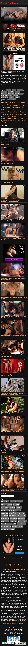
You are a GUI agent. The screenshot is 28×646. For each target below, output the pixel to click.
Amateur (12, 102)
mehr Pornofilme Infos (6, 84)
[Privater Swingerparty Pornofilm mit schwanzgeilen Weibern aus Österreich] (14, 327)
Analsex (18, 103)
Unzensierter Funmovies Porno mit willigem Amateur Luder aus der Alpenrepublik (12, 220)
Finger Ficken (11, 92)
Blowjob (10, 105)
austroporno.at (13, 623)
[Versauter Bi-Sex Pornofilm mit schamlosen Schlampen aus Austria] (14, 153)
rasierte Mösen (4, 97)
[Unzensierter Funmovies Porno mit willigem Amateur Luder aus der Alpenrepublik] (14, 211)
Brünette (16, 105)
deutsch (4, 107)
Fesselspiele (11, 112)
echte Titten (20, 90)
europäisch (3, 92)
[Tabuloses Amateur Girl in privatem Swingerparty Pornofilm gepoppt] (14, 230)
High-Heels (3, 93)
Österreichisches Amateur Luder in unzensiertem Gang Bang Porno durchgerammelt (13, 393)
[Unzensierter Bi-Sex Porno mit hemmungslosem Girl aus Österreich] (14, 269)
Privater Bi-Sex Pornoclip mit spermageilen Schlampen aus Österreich (11, 413)
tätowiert (17, 97)
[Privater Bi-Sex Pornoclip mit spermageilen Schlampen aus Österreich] (14, 404)
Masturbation (11, 93)
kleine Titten (5, 521)
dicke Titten (21, 107)
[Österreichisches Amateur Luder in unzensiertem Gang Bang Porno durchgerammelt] (14, 384)
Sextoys (7, 123)
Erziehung (19, 110)
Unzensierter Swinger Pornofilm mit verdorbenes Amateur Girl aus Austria (13, 374)
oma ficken (20, 623)
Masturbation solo (19, 93)
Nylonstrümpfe (8, 95)
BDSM (23, 103)
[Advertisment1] (14, 42)
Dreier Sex (4, 110)
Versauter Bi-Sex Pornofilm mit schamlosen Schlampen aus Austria (11, 162)
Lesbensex (8, 116)
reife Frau (12, 97)
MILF (2, 95)
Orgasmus (15, 95)
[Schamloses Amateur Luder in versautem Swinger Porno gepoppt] (14, 134)
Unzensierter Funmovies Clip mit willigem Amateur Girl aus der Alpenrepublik (13, 489)
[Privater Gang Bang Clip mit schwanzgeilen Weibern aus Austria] (14, 423)
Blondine (9, 90)
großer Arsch (20, 112)
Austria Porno (12, 99)
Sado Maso (4, 529)
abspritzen (5, 102)
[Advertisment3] (14, 253)
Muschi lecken (19, 118)
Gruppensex (5, 114)
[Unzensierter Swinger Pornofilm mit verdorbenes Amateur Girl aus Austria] (14, 365)
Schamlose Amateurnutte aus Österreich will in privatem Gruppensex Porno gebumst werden (12, 470)
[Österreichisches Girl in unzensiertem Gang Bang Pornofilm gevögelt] (14, 308)
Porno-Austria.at (9, 3)
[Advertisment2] (14, 61)
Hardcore (18, 92)
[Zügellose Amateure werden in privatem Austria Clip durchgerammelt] (14, 346)
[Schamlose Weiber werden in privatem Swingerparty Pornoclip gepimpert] (14, 191)
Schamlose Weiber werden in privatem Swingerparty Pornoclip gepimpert (10, 200)
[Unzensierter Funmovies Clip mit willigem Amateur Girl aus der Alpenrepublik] (14, 480)
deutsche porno (6, 625)
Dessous (14, 90)
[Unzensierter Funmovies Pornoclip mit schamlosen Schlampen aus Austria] (14, 172)
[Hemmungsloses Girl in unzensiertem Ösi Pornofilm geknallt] (14, 288)
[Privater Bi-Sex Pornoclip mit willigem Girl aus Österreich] (14, 442)
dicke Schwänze (12, 107)
